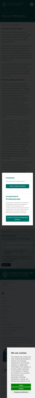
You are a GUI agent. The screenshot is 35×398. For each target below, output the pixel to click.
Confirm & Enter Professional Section (17, 218)
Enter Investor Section (18, 186)
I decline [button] (21, 388)
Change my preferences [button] (21, 392)
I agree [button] (21, 385)
